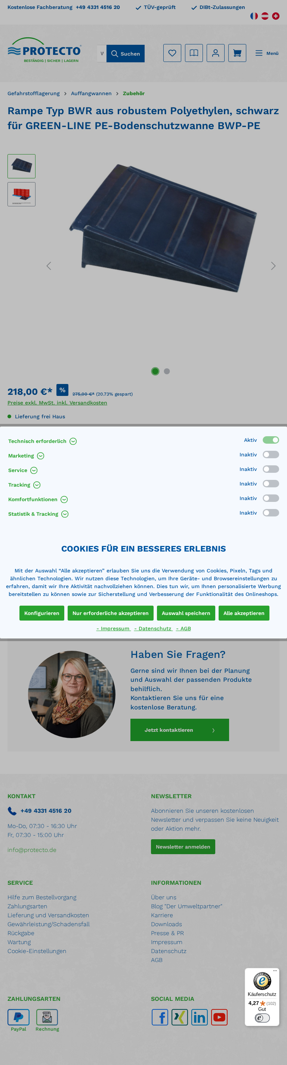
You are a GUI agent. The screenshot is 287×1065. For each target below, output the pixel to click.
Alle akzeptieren (244, 613)
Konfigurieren (41, 613)
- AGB (183, 628)
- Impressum (113, 628)
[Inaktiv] (271, 454)
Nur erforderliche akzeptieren (110, 613)
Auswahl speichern (186, 613)
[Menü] (275, 972)
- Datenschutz (153, 628)
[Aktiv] (271, 440)
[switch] (262, 1018)
